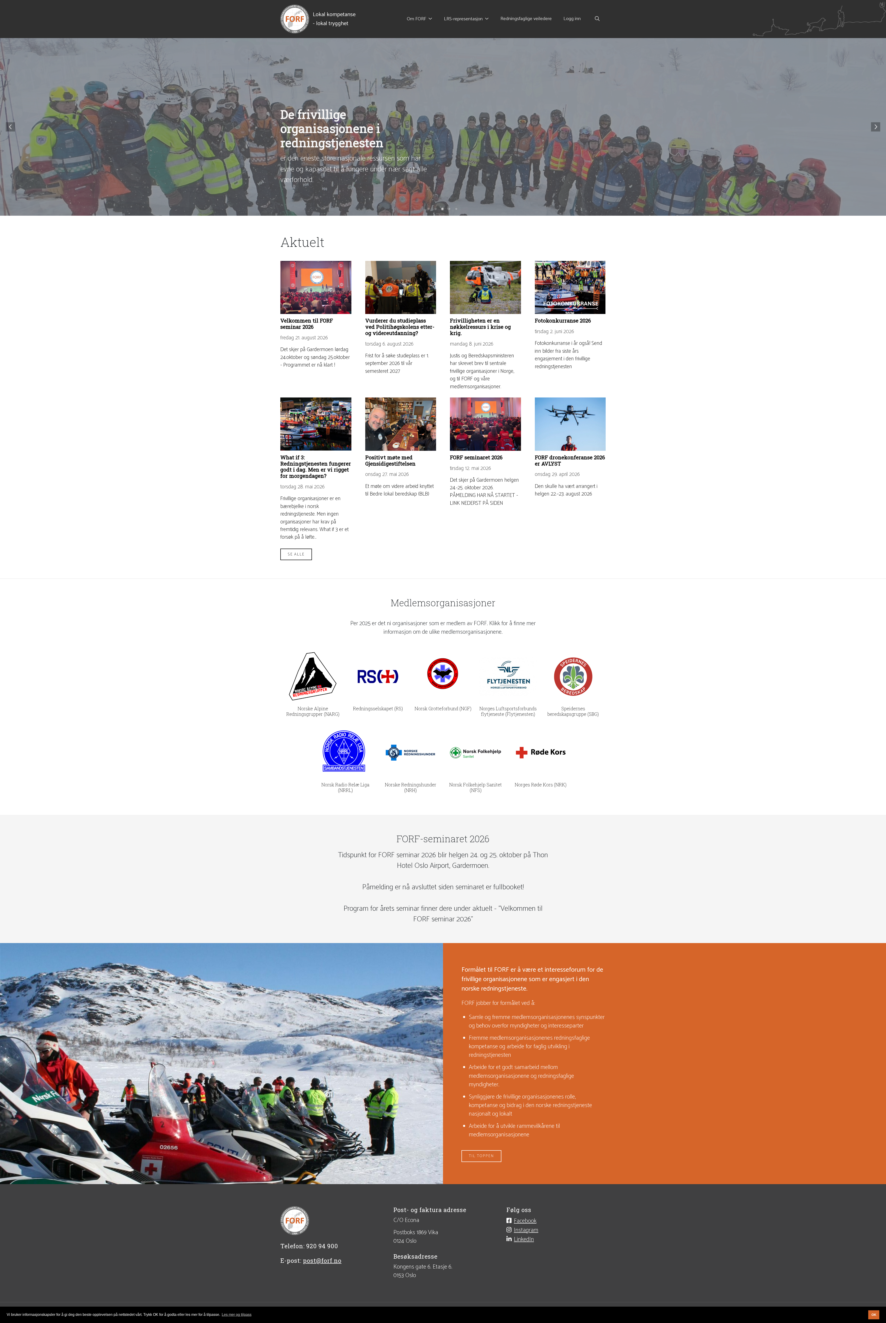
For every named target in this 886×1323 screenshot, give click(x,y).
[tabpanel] (443, 127)
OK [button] (873, 1315)
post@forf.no (322, 1260)
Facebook (525, 1220)
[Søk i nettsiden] (596, 19)
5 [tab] (457, 209)
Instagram (526, 1230)
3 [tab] (443, 209)
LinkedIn (524, 1239)
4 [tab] (450, 209)
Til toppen (481, 1156)
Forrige (10, 126)
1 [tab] (429, 209)
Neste (875, 126)
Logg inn (572, 19)
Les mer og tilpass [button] (236, 1315)
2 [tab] (436, 209)
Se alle (296, 554)
